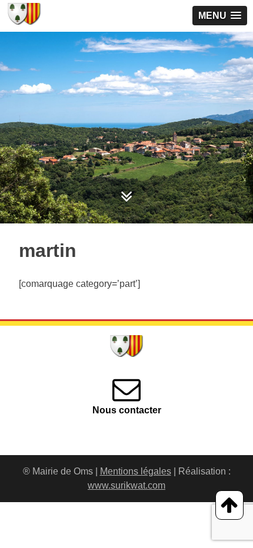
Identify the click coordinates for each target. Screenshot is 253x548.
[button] (219, 15)
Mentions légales (135, 471)
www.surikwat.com (126, 485)
